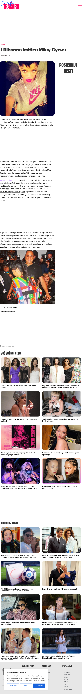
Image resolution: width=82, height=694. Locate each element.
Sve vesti (67, 674)
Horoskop (68, 689)
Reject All (26, 686)
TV (65, 684)
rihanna (12, 346)
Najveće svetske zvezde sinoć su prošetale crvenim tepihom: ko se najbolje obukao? (60, 387)
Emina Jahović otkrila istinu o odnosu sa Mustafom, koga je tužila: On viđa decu (59, 623)
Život (66, 687)
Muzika (46, 679)
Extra (66, 677)
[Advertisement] (41, 27)
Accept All (39, 686)
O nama (67, 672)
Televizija (47, 682)
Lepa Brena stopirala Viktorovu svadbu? (59, 589)
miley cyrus (5, 346)
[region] (26, 679)
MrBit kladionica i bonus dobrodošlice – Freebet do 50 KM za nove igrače (18, 590)
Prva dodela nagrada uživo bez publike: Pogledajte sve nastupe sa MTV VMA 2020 (19, 487)
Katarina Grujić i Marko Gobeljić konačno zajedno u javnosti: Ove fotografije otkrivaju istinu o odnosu (19, 658)
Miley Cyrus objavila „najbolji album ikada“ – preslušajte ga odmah (19, 454)
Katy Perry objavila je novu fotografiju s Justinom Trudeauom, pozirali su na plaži (18, 556)
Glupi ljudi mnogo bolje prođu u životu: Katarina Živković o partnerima (58, 657)
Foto (45, 677)
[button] (76, 5)
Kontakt (47, 672)
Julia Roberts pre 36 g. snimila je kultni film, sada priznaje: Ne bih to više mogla (60, 556)
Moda (66, 682)
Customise (13, 686)
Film (45, 674)
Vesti (46, 684)
